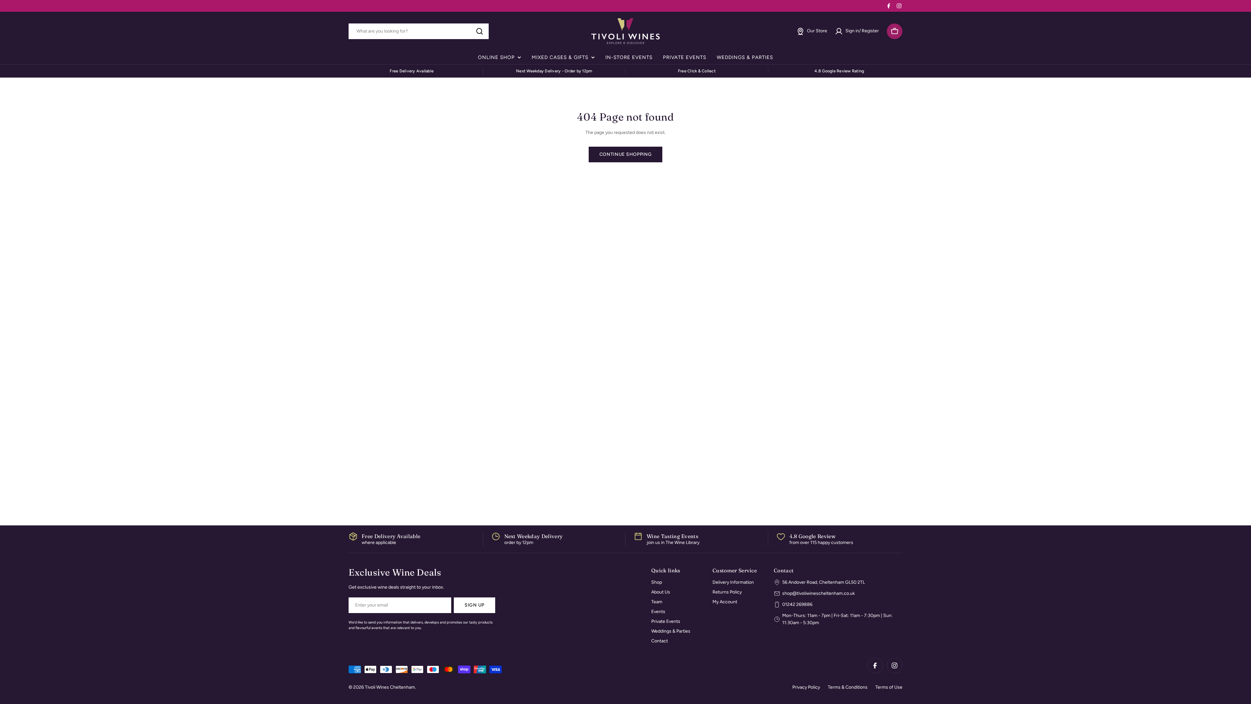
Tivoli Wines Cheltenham (390, 687)
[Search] (479, 31)
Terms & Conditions (848, 687)
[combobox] (419, 31)
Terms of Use (888, 687)
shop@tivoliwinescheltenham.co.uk (818, 593)
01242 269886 (797, 604)
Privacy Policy (806, 687)
